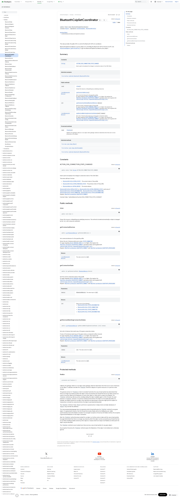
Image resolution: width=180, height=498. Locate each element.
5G (48, 480)
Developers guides (131, 471)
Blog (61, 1)
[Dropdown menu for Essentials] (22, 1)
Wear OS (76, 471)
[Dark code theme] (119, 168)
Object (67, 28)
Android (22, 469)
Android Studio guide (131, 469)
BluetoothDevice (92, 103)
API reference (6, 7)
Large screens (77, 469)
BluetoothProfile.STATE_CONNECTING (93, 191)
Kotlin (114, 22)
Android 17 (102, 469)
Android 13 (102, 478)
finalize (69, 130)
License (27, 494)
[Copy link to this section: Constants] (69, 160)
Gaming (49, 469)
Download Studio (131, 476)
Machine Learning (51, 471)
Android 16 (102, 471)
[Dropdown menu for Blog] (64, 1)
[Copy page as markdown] (104, 20)
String (63, 63)
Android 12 (102, 480)
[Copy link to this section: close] (64, 208)
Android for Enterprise (25, 471)
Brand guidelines (34, 494)
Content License (96, 441)
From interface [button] (75, 76)
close (78, 86)
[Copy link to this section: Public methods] (74, 203)
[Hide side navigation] (17, 495)
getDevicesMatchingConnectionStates (86, 113)
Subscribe (163, 494)
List (62, 92)
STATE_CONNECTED (87, 241)
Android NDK (130, 478)
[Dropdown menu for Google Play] (55, 1)
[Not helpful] (119, 15)
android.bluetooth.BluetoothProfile (79, 76)
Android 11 (102, 482)
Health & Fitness (50, 473)
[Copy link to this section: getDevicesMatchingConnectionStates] (87, 320)
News (22, 478)
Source (22, 476)
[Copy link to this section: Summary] (69, 54)
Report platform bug (157, 469)
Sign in (176, 1)
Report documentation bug (159, 471)
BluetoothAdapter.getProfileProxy (70, 48)
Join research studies (158, 476)
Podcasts (23, 482)
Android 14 (102, 476)
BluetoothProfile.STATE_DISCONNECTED (71, 191)
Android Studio (169, 1)
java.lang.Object (63, 32)
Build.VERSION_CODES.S (92, 96)
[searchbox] (9, 12)
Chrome (44, 488)
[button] (9, 17)
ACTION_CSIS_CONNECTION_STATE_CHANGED (87, 63)
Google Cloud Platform (61, 488)
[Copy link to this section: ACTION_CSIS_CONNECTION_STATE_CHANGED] (93, 164)
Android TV (76, 478)
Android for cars (77, 476)
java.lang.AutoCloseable (75, 148)
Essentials (17, 1)
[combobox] (142, 1)
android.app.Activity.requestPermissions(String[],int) (92, 99)
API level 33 (117, 19)
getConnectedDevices (82, 92)
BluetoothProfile (91, 28)
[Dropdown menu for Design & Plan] (34, 1)
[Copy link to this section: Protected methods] (77, 370)
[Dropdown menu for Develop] (43, 1)
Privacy (48, 478)
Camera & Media (51, 476)
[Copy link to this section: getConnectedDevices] (76, 227)
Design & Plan (28, 1)
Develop (39, 1)
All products (72, 488)
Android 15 (102, 473)
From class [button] (69, 144)
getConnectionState (81, 103)
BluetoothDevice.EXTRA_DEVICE (71, 186)
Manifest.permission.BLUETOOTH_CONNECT (87, 98)
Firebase (51, 488)
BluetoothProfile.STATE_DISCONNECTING (92, 192)
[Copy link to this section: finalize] (66, 374)
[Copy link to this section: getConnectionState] (74, 265)
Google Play (50, 1)
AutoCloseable (81, 28)
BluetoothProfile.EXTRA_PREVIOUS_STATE (74, 184)
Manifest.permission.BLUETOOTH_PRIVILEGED (103, 248)
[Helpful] (117, 15)
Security (22, 473)
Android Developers (64, 14)
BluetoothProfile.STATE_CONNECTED (70, 192)
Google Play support (157, 473)
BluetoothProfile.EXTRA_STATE (71, 181)
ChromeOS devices (78, 473)
